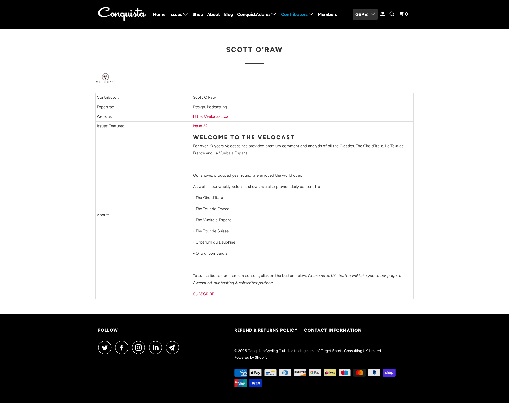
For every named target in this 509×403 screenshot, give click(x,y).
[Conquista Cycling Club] (122, 14)
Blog (228, 14)
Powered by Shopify (250, 357)
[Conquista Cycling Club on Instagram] (140, 347)
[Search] (392, 14)
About (213, 14)
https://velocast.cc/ (211, 116)
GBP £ (361, 14)
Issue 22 (200, 126)
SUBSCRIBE (203, 294)
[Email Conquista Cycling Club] (174, 347)
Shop (197, 14)
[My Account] (383, 14)
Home (159, 14)
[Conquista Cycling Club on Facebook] (123, 347)
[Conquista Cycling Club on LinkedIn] (157, 347)
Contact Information (333, 330)
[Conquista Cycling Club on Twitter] (106, 347)
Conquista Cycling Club (267, 351)
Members (327, 14)
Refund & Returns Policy (266, 330)
